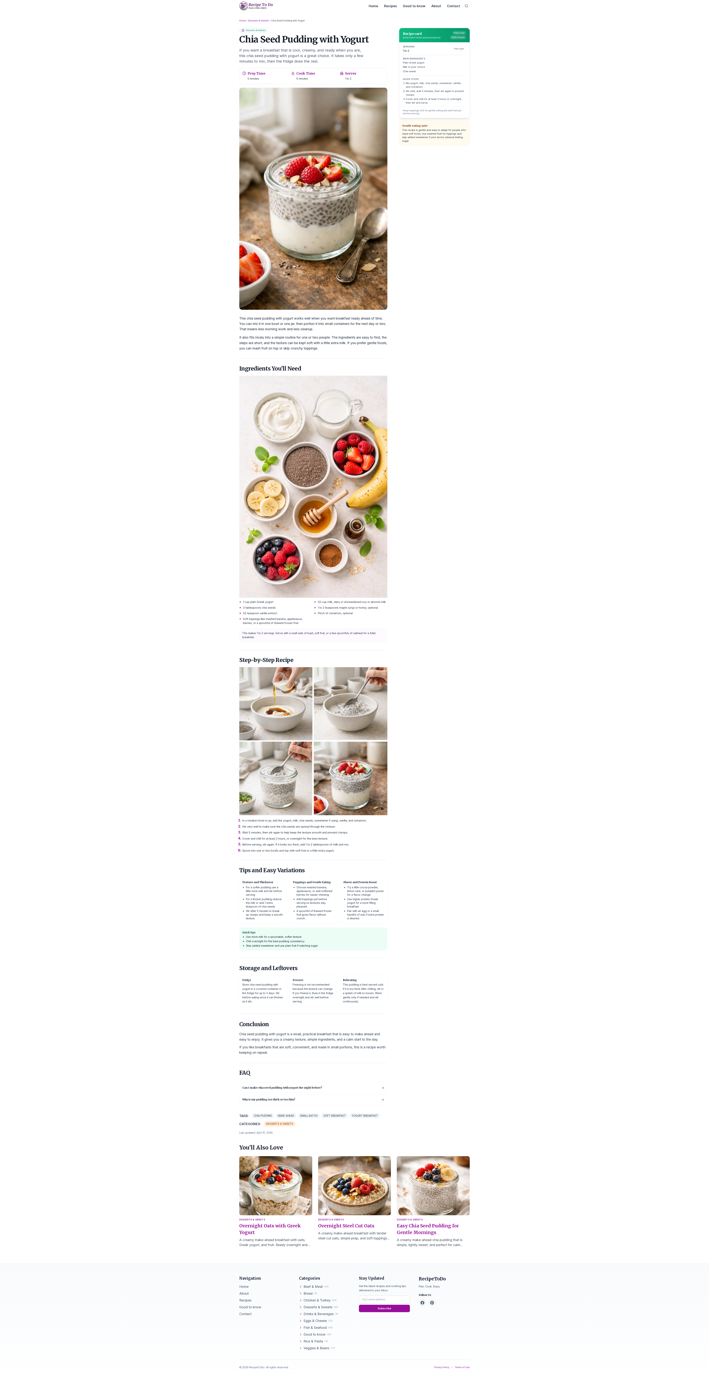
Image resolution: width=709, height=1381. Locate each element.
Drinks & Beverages (321, 1314)
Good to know (414, 6)
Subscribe (384, 1308)
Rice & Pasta (316, 1341)
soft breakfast (334, 1115)
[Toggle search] (466, 6)
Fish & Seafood (318, 1327)
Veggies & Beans (319, 1348)
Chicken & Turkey (320, 1300)
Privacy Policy (442, 1367)
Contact (453, 6)
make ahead (286, 1115)
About (436, 6)
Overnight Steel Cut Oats (346, 1226)
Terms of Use (462, 1367)
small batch (309, 1115)
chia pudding (263, 1115)
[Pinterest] (432, 1302)
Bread (310, 1293)
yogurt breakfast (365, 1115)
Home (373, 6)
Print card (459, 49)
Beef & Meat (316, 1287)
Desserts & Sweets (258, 20)
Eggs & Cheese (318, 1321)
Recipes (390, 6)
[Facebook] (422, 1302)
